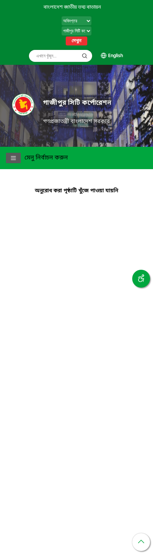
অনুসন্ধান (84, 56)
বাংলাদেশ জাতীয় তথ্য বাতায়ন (72, 7)
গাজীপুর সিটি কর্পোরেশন (77, 103)
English (115, 56)
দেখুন (76, 41)
